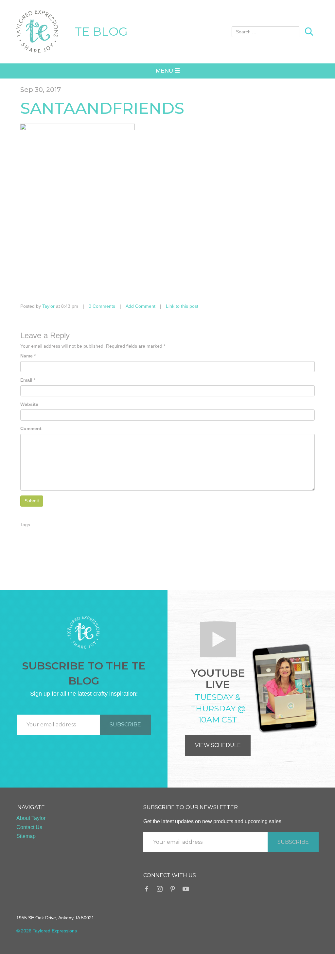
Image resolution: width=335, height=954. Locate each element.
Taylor (48, 306)
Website (29, 404)
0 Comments (102, 306)
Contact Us (29, 827)
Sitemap (26, 836)
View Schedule (218, 745)
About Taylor (30, 818)
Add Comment (140, 306)
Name (26, 355)
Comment (31, 428)
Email (26, 380)
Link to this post (182, 306)
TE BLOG (101, 31)
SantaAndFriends (102, 108)
